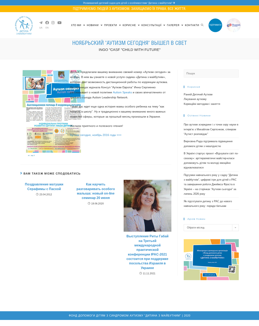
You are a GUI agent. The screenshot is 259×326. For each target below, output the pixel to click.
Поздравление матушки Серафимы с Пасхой (44, 186)
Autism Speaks (122, 92)
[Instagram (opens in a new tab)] (53, 22)
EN (47, 28)
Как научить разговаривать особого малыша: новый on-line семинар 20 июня (95, 191)
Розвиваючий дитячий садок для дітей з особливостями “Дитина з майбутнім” (128, 3)
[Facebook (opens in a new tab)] (47, 22)
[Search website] (202, 25)
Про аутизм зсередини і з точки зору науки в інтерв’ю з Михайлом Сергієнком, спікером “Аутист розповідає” (211, 129)
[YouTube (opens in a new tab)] (59, 22)
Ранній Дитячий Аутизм (198, 94)
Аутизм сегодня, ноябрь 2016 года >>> (95, 135)
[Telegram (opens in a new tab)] (41, 22)
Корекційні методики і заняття (202, 103)
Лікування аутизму (195, 99)
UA (40, 28)
